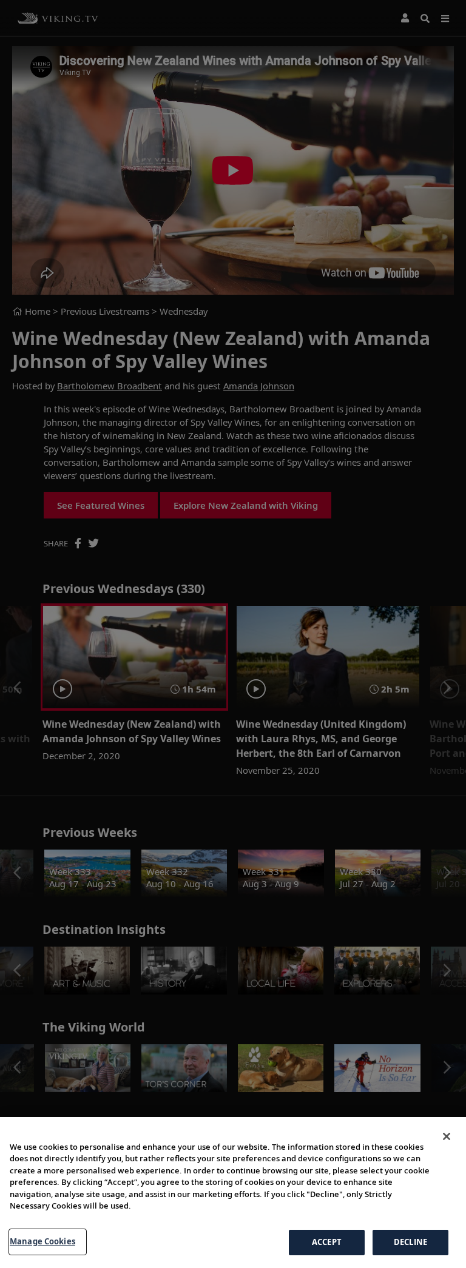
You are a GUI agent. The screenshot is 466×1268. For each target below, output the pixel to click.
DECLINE (410, 1241)
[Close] (446, 1136)
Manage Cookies (42, 1241)
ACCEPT (327, 1241)
